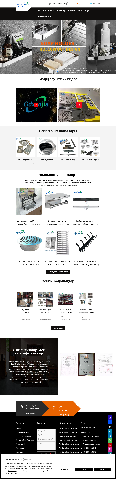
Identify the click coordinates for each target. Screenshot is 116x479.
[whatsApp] (110, 440)
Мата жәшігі (20, 448)
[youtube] (110, 445)
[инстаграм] (110, 449)
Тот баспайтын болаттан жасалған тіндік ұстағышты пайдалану (69, 448)
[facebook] (110, 422)
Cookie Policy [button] (12, 471)
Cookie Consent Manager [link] (12, 459)
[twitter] (110, 431)
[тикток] (110, 426)
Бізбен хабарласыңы (78, 10)
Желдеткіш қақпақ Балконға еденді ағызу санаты (24, 432)
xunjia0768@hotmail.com (79, 4)
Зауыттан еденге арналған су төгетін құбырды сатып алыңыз (45, 311)
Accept (102, 469)
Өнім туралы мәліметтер (58, 272)
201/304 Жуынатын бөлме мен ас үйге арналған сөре (25, 436)
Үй (39, 10)
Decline (84, 469)
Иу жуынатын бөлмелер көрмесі (86, 311)
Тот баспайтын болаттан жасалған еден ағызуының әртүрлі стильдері (69, 452)
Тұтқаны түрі (20, 444)
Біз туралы (48, 10)
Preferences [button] (13, 473)
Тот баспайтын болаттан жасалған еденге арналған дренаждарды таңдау (69, 444)
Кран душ (19, 452)
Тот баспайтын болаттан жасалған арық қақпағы (25, 440)
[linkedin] (110, 435)
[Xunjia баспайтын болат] (23, 4)
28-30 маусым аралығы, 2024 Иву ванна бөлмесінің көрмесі (65, 311)
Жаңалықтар (44, 16)
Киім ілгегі (19, 428)
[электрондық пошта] (110, 417)
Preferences (65, 469)
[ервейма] (110, 454)
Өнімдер (61, 10)
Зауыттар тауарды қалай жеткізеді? (25, 311)
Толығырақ (58, 328)
